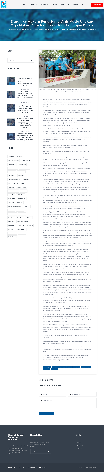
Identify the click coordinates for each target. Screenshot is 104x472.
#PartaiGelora (21, 175)
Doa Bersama (62, 367)
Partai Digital (20, 217)
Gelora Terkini (29, 29)
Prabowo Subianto (21, 229)
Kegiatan (64, 4)
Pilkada (54, 4)
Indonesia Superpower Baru (14, 206)
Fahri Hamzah (11, 198)
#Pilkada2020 (26, 179)
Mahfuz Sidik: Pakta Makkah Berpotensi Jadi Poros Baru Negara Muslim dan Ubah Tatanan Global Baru (25, 95)
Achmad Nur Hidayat (13, 183)
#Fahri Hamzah (12, 164)
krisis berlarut (20, 210)
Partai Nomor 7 (11, 225)
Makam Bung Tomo (85, 367)
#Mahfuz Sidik (11, 172)
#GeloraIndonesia (12, 168)
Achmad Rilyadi (24, 183)
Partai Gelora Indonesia (15, 29)
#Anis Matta (20, 156)
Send (46, 414)
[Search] (32, 60)
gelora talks (19, 202)
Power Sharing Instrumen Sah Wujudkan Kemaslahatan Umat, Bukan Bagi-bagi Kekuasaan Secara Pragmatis (25, 123)
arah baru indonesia (21, 187)
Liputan (79, 448)
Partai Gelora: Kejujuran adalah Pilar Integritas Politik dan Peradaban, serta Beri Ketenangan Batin (25, 81)
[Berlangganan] (48, 451)
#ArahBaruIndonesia (26, 160)
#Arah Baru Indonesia (13, 160)
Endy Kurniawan (20, 194)
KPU (11, 210)
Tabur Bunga (47, 369)
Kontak (75, 4)
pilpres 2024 (11, 229)
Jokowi (26, 206)
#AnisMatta (11, 156)
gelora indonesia (22, 198)
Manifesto (80, 445)
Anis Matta (54, 367)
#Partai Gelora (11, 175)
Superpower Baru (12, 233)
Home (24, 4)
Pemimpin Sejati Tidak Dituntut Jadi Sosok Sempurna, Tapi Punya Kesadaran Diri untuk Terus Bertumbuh (25, 108)
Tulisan (43, 4)
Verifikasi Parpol (12, 236)
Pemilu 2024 (21, 225)
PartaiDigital (11, 217)
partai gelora (11, 221)
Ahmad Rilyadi (47, 367)
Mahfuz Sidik (77, 367)
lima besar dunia (12, 214)
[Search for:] (20, 60)
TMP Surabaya (54, 369)
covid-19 (11, 194)
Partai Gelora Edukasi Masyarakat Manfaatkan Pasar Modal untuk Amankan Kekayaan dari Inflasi (25, 137)
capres (23, 191)
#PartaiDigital (21, 172)
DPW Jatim (69, 367)
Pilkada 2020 (30, 225)
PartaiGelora (29, 217)
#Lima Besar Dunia (24, 168)
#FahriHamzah (22, 164)
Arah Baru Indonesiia (13, 191)
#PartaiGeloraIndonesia (14, 179)
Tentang (32, 4)
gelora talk (11, 202)
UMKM (22, 233)
